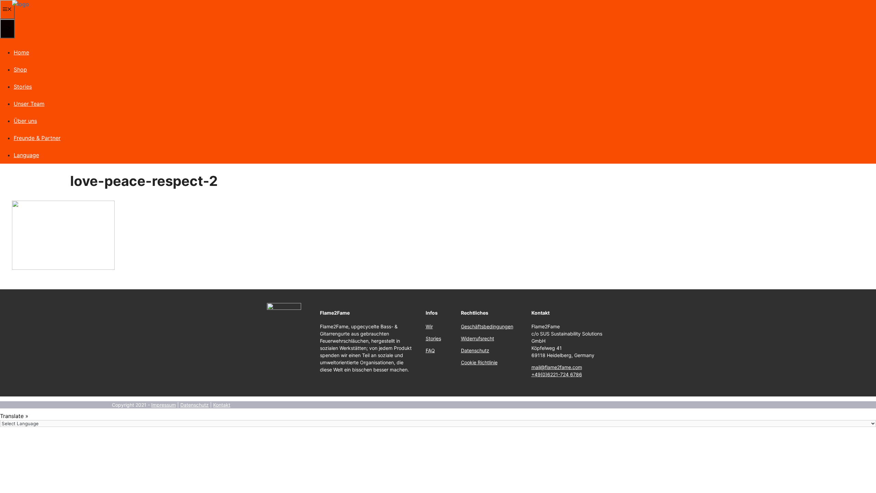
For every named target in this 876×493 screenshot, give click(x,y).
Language (26, 155)
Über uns (25, 120)
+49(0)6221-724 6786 (556, 374)
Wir (429, 326)
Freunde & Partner (37, 138)
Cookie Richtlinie (479, 362)
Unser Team (29, 103)
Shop (20, 69)
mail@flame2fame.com (556, 367)
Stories (23, 86)
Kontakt (221, 405)
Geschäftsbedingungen (487, 326)
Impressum (163, 405)
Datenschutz (475, 350)
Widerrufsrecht (477, 338)
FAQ (430, 350)
